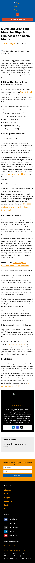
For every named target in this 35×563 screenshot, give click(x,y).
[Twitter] (21, 427)
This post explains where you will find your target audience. (16, 207)
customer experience (16, 344)
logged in (15, 444)
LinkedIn (12, 531)
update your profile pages (18, 174)
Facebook (13, 519)
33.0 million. (26, 191)
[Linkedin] (13, 427)
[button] (17, 14)
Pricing (7, 505)
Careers (7, 509)
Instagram (13, 527)
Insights (7, 498)
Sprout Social (26, 92)
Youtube (13, 535)
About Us (7, 490)
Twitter (12, 523)
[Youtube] (5, 535)
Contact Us (8, 501)
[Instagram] (17, 427)
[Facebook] (5, 519)
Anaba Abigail (9, 43)
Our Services (9, 494)
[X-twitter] (5, 523)
